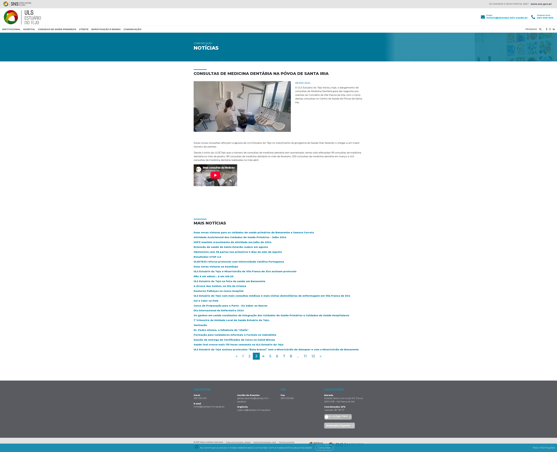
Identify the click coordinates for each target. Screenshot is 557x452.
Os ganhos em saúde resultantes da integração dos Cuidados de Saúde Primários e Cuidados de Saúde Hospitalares (271, 315)
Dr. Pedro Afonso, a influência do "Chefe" (221, 330)
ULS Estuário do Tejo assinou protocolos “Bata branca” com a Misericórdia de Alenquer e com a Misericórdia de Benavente (276, 349)
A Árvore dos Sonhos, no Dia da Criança (220, 286)
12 (313, 356)
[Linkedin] (554, 29)
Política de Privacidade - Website (238, 442)
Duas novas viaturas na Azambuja (216, 266)
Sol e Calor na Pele (206, 300)
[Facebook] (546, 29)
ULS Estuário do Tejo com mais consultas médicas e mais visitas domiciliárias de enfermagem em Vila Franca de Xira (272, 295)
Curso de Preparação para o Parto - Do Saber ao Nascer (231, 305)
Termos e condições (286, 442)
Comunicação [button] (132, 29)
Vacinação (200, 325)
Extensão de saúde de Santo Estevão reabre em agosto (231, 247)
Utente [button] (83, 29)
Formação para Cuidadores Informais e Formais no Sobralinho (235, 335)
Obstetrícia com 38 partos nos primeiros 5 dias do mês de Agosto (238, 252)
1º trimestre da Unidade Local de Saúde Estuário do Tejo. (232, 320)
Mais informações (544, 447)
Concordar (324, 447)
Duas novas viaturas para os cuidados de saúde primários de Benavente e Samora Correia (254, 232)
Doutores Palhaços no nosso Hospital (218, 291)
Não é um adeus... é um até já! (214, 276)
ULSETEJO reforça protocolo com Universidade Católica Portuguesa (239, 261)
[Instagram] (550, 29)
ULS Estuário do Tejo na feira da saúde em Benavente (229, 281)
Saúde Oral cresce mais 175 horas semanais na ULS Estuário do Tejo (238, 344)
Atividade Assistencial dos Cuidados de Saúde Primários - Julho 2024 (240, 237)
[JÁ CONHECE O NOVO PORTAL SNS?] (17, 4)
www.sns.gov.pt (541, 4)
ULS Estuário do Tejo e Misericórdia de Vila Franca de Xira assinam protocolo (245, 271)
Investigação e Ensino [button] (106, 29)
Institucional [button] (11, 29)
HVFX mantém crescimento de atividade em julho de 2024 (232, 242)
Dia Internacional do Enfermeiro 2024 (219, 310)
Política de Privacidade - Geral (265, 442)
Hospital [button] (29, 29)
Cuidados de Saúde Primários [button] (57, 29)
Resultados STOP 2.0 (207, 257)
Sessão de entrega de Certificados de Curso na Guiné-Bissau (234, 339)
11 (305, 356)
